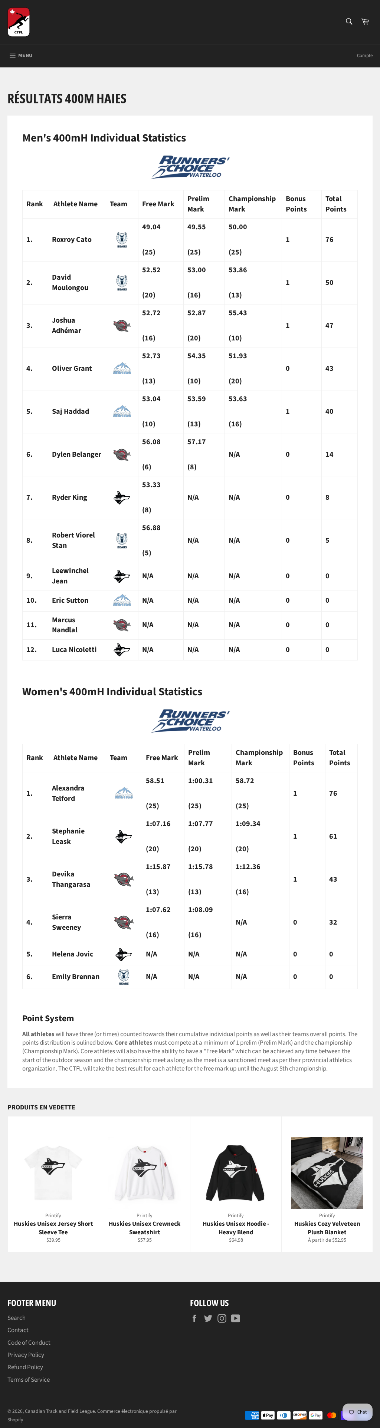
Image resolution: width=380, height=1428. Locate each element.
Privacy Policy (25, 1355)
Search (16, 1318)
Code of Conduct (28, 1342)
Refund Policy (25, 1367)
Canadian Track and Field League (60, 1411)
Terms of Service (28, 1379)
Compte (365, 55)
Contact (18, 1330)
